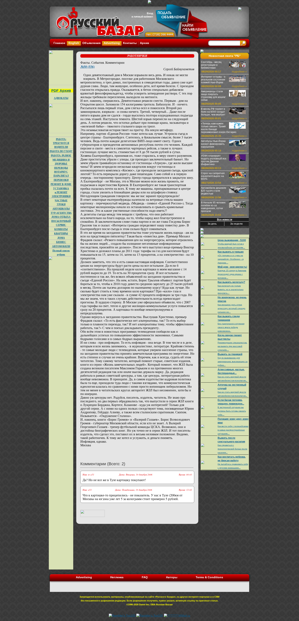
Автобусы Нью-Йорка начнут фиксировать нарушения (213, 144)
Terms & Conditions (209, 577)
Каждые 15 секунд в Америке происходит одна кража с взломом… (232, 274)
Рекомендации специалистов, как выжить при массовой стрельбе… (232, 346)
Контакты (130, 43)
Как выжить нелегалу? (231, 282)
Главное (59, 43)
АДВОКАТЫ (61, 98)
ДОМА (61, 237)
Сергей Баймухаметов (178, 69)
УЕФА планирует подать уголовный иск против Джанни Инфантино (213, 160)
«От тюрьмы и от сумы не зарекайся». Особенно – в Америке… (230, 259)
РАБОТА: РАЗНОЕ (61, 155)
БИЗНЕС (61, 242)
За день (212, 223)
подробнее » (239, 71)
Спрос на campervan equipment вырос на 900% (213, 176)
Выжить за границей (230, 354)
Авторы (171, 577)
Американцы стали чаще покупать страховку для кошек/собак (213, 95)
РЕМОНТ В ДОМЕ (61, 184)
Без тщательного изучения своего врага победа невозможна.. (231, 327)
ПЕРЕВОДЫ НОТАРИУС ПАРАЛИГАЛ (61, 171)
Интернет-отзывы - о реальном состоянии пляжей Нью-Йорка (213, 79)
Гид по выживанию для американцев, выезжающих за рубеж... (233, 361)
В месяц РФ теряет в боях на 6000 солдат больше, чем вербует (213, 112)
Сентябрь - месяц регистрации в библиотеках (211, 65)
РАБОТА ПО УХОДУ (61, 151)
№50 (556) (87, 66)
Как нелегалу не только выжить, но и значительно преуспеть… (230, 289)
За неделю (236, 223)
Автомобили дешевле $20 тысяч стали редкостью (213, 191)
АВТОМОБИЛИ (61, 246)
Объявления (91, 43)
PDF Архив (61, 91)
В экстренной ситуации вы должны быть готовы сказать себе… (232, 411)
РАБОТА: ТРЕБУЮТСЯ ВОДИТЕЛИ (61, 143)
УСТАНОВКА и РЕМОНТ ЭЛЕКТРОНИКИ (61, 192)
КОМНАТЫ (61, 229)
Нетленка (116, 577)
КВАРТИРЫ (61, 233)
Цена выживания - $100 (232, 240)
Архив (144, 43)
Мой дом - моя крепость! (232, 267)
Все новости (224, 219)
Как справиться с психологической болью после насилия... (232, 449)
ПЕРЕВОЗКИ (61, 180)
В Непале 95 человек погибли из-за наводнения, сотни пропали (213, 207)
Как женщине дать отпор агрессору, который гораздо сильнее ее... (231, 308)
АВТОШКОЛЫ (61, 208)
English (74, 43)
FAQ (145, 577)
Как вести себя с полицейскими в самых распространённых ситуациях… (233, 430)
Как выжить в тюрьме (231, 251)
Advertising (112, 43)
